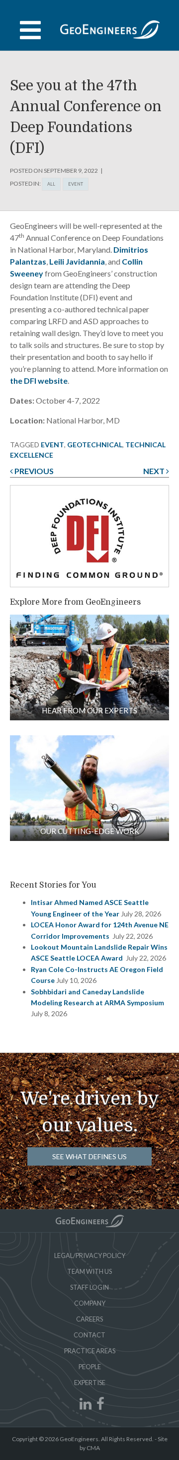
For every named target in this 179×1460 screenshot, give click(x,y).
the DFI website (39, 380)
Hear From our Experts (89, 710)
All (51, 184)
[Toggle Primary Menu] (89, 30)
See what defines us (89, 1156)
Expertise (89, 1383)
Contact (89, 1335)
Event (75, 184)
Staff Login (89, 1287)
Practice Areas (89, 1351)
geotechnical (94, 444)
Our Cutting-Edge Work (89, 831)
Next (154, 471)
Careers (89, 1319)
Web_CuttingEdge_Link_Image (89, 788)
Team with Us (89, 1271)
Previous (33, 471)
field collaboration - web (89, 667)
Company (89, 1303)
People (90, 1367)
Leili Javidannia (77, 261)
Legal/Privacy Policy (89, 1255)
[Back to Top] (90, 1221)
